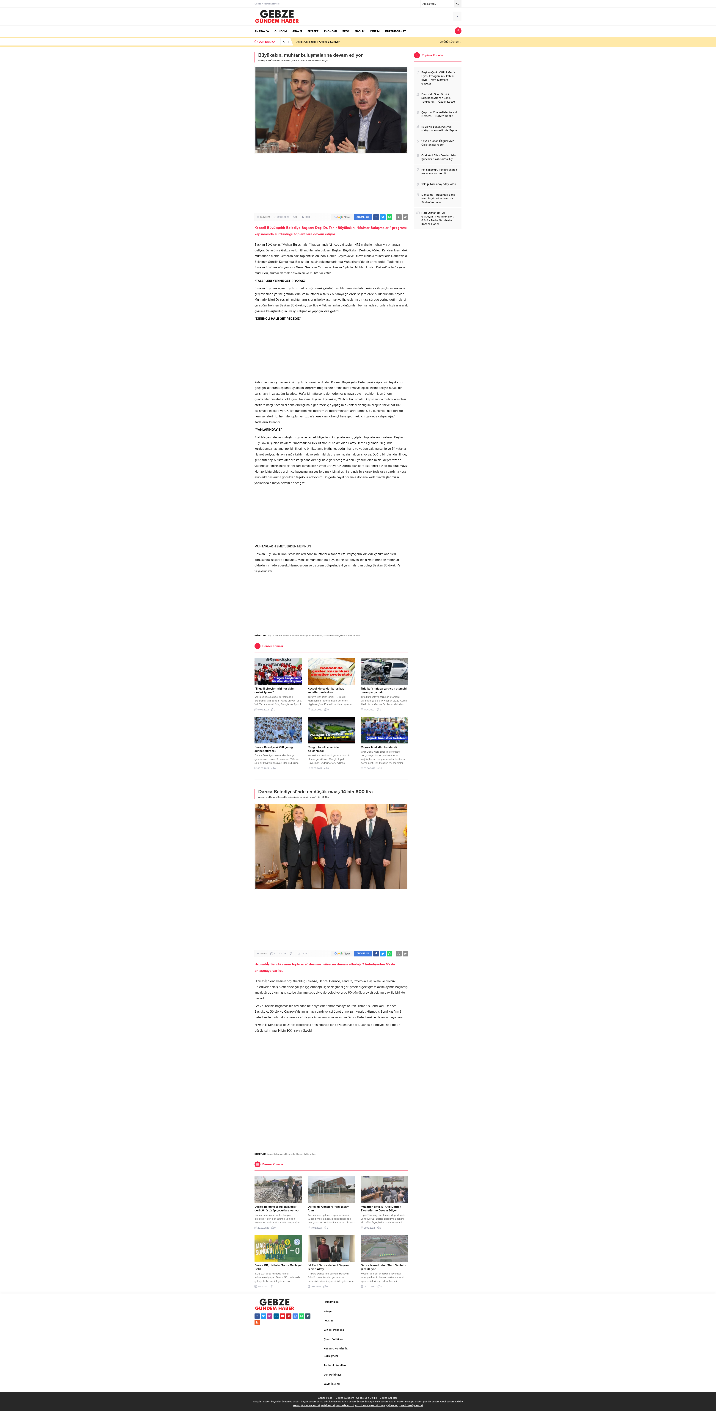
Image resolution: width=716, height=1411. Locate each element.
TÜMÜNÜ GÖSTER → (449, 41)
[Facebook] (257, 1316)
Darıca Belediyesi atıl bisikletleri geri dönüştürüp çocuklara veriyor (277, 1208)
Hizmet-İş (290, 1154)
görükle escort (332, 1401)
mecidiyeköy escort (412, 1405)
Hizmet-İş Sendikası (306, 1154)
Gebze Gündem (345, 1397)
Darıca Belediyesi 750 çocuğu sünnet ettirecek (274, 749)
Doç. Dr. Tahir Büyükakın (279, 635)
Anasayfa (262, 60)
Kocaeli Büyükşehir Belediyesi (307, 635)
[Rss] (257, 1322)
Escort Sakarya (365, 1401)
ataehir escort (396, 1401)
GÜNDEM (274, 60)
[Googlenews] (295, 1316)
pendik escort (431, 1401)
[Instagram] (269, 1316)
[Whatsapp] (301, 1316)
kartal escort (447, 1401)
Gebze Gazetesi (389, 1397)
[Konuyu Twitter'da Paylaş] (383, 217)
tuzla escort (381, 1401)
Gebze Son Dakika (366, 1397)
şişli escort (392, 1405)
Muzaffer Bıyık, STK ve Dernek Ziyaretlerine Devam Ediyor (381, 1208)
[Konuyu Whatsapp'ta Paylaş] (389, 217)
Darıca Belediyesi (275, 1154)
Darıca (272, 797)
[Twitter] (263, 1316)
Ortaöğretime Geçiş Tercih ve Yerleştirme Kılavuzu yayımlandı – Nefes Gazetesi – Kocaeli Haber (355, 41)
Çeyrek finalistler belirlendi (379, 747)
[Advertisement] (331, 183)
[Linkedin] (276, 1316)
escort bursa (316, 1401)
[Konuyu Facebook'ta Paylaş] (376, 217)
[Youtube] (282, 1316)
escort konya (362, 1405)
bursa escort (348, 1401)
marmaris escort (345, 1405)
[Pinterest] (288, 1316)
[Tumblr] (307, 1316)
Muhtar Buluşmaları (350, 635)
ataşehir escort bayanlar (267, 1401)
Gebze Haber (325, 1397)
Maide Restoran (331, 635)
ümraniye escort (310, 1405)
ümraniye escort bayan (295, 1401)
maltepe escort (413, 1401)
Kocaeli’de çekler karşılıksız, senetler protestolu (326, 690)
